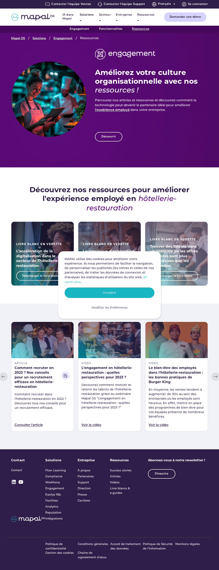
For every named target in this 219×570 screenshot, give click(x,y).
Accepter (109, 293)
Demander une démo (185, 17)
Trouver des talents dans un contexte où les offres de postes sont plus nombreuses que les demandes (174, 256)
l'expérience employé (112, 110)
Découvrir (108, 136)
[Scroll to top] (210, 561)
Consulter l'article (29, 425)
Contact (18, 460)
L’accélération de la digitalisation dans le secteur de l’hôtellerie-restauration (37, 258)
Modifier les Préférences (110, 308)
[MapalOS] (33, 17)
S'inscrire (161, 473)
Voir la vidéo (91, 425)
